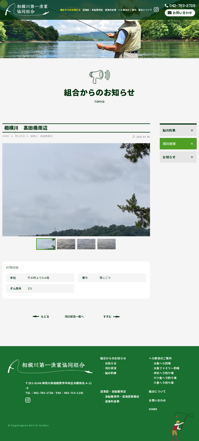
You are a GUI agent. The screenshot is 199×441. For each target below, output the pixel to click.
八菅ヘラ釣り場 (164, 383)
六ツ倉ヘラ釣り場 (165, 378)
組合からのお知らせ (70, 9)
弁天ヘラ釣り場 (164, 373)
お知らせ (111, 363)
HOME (153, 409)
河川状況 (111, 368)
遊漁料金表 (110, 9)
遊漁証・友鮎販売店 (93, 9)
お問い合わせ (182, 12)
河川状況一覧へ (74, 316)
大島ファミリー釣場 (166, 368)
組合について (145, 9)
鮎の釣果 (111, 373)
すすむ (107, 316)
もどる (45, 316)
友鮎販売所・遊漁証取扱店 (122, 396)
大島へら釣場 (162, 363)
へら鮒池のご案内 (127, 9)
